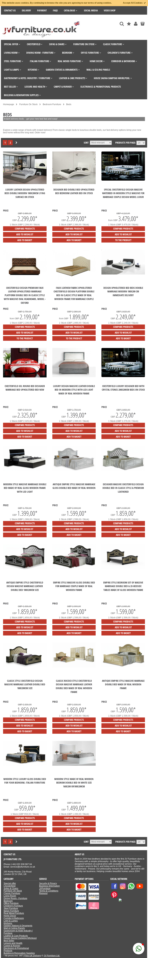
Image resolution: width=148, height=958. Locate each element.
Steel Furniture (11, 908)
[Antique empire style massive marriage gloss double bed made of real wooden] (74, 470)
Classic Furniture (12, 893)
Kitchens (8, 923)
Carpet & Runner (12, 945)
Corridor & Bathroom (14, 918)
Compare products (25, 228)
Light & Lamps (11, 921)
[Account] (135, 23)
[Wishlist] (129, 23)
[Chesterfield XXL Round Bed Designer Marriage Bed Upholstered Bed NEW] (25, 376)
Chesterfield (10, 886)
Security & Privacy (48, 883)
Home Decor (10, 915)
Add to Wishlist (24, 234)
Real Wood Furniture (14, 913)
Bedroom (8, 901)
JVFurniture (45, 888)
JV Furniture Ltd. (52, 955)
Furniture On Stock (13, 891)
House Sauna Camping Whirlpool (20, 938)
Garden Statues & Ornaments (18, 925)
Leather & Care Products (16, 936)
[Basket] (142, 23)
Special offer (10, 883)
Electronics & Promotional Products (16, 949)
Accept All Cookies (133, 3)
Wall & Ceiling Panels (14, 928)
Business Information (49, 886)
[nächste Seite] (16, 143)
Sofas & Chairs (11, 888)
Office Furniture (11, 903)
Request (43, 893)
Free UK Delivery (32, 955)
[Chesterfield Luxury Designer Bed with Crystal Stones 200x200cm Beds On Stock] (123, 376)
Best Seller (9, 940)
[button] (138, 948)
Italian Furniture (11, 911)
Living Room (10, 896)
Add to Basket (24, 240)
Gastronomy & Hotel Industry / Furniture (18, 932)
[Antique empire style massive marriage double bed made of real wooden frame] (123, 666)
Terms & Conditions (48, 891)
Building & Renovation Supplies (19, 953)
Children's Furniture (13, 906)
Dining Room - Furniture (15, 898)
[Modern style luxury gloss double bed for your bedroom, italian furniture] (25, 765)
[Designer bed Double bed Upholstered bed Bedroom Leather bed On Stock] (74, 183)
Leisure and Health (13, 943)
